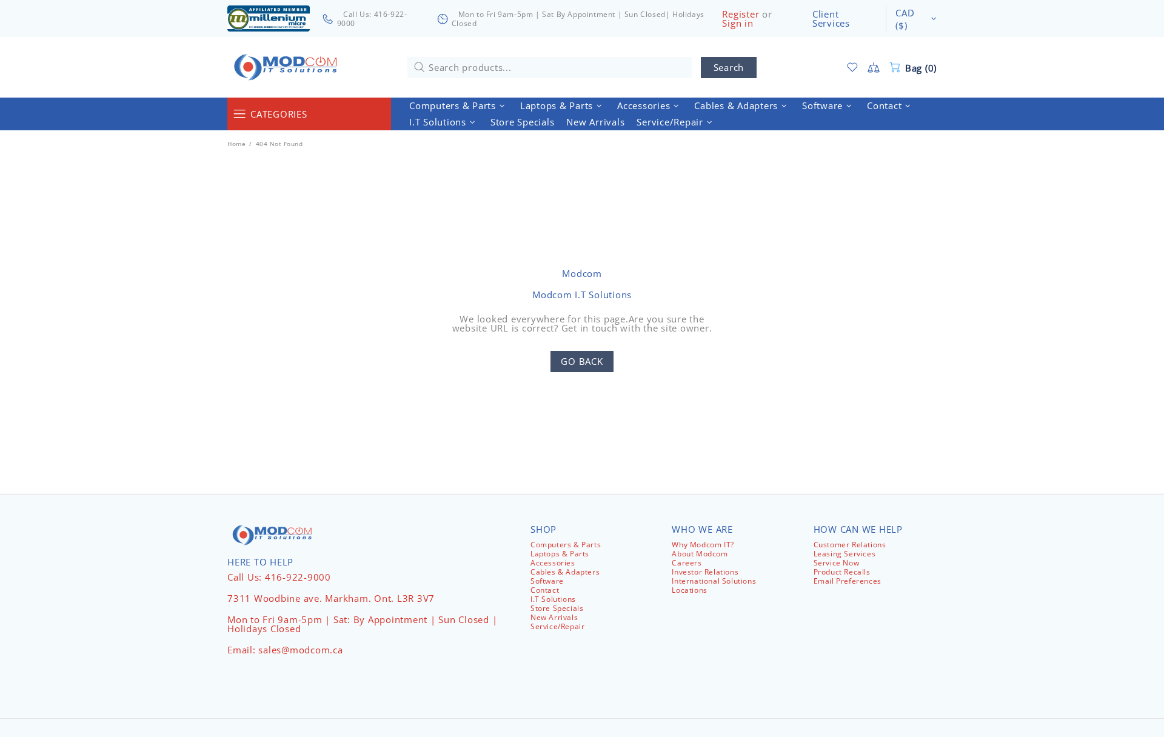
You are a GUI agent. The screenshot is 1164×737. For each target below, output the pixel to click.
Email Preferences (847, 580)
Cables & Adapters (565, 571)
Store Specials (556, 608)
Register (740, 14)
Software (547, 580)
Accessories (552, 562)
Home (236, 143)
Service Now (837, 562)
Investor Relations (705, 571)
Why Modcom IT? (703, 544)
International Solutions (714, 580)
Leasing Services (845, 553)
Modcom (288, 67)
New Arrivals (554, 617)
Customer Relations (850, 544)
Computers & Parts (565, 544)
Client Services (831, 19)
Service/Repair (557, 626)
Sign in (737, 23)
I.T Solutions (553, 599)
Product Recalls (842, 571)
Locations (689, 590)
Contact (544, 590)
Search (729, 67)
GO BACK (582, 361)
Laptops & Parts (559, 553)
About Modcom (700, 553)
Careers (686, 562)
